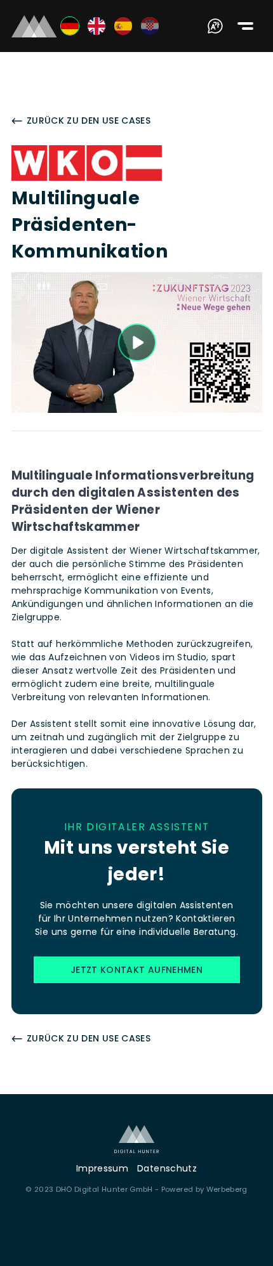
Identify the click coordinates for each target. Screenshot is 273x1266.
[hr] (150, 26)
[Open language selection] (215, 26)
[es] (123, 26)
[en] (96, 26)
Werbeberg (227, 1189)
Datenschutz (167, 1168)
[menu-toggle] (245, 26)
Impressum (102, 1168)
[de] (70, 26)
